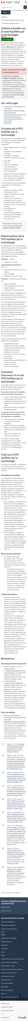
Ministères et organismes (8, 925)
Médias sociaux (5, 1003)
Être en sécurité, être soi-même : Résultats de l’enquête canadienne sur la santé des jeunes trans (16, 871)
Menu (6, 12)
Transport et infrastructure (9, 973)
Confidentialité (5, 1017)
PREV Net (7, 691)
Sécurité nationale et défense (9, 962)
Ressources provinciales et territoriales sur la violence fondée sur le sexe (15, 717)
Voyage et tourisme (6, 941)
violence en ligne (9, 669)
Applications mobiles (7, 1007)
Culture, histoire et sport (8, 966)
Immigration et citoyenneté (9, 938)
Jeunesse (3, 993)
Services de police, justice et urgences (11, 969)
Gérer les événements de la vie (9, 997)
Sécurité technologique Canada (14, 721)
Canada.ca (4, 17)
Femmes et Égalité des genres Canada (13, 20)
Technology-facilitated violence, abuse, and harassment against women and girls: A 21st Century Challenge (16, 748)
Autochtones (4, 987)
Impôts (3, 955)
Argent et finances (6, 980)
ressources (7, 423)
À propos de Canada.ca (7, 1010)
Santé (2, 952)
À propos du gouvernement (9, 929)
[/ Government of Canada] (10, 2)
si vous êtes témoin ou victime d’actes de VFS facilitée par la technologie (13, 95)
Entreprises (4, 945)
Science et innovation (7, 983)
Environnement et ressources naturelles (12, 959)
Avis (2, 1014)
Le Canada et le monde (7, 976)
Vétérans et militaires (7, 990)
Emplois (3, 934)
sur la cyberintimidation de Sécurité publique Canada (13, 683)
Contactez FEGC (5, 907)
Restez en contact (6, 911)
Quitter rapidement (7, 39)
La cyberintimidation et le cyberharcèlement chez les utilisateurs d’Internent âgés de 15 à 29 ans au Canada (16, 852)
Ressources (7, 123)
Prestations (4, 948)
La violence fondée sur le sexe (10, 23)
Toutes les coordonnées (8, 922)
